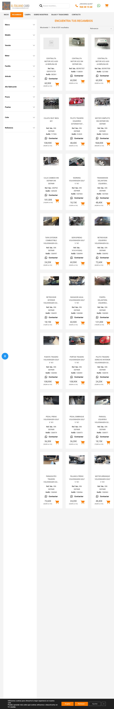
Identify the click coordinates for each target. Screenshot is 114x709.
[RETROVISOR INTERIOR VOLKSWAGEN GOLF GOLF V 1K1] (51, 280)
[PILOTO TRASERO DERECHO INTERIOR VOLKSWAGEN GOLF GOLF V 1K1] (102, 340)
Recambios (16, 15)
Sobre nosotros (41, 15)
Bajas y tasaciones (59, 15)
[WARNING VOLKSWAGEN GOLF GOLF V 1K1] (77, 161)
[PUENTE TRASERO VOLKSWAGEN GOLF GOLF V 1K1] (51, 340)
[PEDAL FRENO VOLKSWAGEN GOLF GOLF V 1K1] (51, 400)
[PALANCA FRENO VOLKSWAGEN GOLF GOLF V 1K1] (77, 459)
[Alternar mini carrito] (106, 5)
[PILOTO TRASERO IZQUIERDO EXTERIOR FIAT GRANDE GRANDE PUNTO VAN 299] (77, 101)
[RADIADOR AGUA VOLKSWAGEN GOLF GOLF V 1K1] (77, 280)
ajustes (12, 707)
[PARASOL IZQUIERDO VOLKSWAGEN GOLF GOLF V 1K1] (102, 400)
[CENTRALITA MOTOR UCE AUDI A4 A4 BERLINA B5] (102, 43)
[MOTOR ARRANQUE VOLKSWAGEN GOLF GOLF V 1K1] (102, 459)
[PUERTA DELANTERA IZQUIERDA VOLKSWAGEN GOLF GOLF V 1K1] (102, 280)
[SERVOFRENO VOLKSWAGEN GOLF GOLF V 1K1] (77, 221)
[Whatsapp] (98, 6)
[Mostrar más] (34, 24)
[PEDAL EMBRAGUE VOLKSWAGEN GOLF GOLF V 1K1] (77, 400)
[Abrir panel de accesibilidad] (5, 356)
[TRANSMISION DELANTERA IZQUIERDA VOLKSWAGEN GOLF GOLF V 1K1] (102, 161)
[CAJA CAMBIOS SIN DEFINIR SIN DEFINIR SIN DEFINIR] (51, 161)
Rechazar (81, 704)
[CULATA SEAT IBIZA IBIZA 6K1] (51, 103)
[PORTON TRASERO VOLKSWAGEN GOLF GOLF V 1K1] (77, 340)
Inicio (6, 15)
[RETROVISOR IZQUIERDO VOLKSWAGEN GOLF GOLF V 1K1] (102, 221)
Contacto (76, 15)
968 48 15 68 (86, 7)
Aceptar (67, 704)
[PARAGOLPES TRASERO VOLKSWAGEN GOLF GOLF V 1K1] (51, 459)
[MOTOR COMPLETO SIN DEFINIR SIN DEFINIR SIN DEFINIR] (102, 101)
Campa (28, 15)
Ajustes (95, 704)
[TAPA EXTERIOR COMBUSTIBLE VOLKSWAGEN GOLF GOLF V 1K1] (51, 221)
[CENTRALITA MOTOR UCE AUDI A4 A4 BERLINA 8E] (51, 43)
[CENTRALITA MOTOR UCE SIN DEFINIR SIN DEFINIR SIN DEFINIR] (77, 42)
